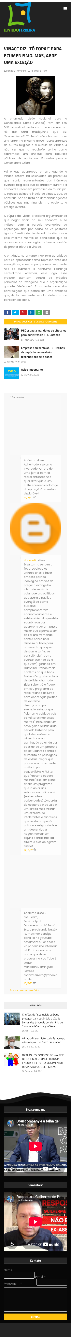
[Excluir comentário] (34, 497)
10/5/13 (28, 983)
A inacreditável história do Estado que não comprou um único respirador (43, 1040)
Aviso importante (32, 369)
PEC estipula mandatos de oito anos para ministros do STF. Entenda (43, 332)
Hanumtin (30, 560)
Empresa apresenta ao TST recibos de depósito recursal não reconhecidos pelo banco (43, 352)
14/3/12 (28, 850)
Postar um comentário (24, 990)
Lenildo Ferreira (16, 71)
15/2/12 (28, 497)
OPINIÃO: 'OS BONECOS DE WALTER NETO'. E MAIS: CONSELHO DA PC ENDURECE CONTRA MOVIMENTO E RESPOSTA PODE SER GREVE (43, 1061)
